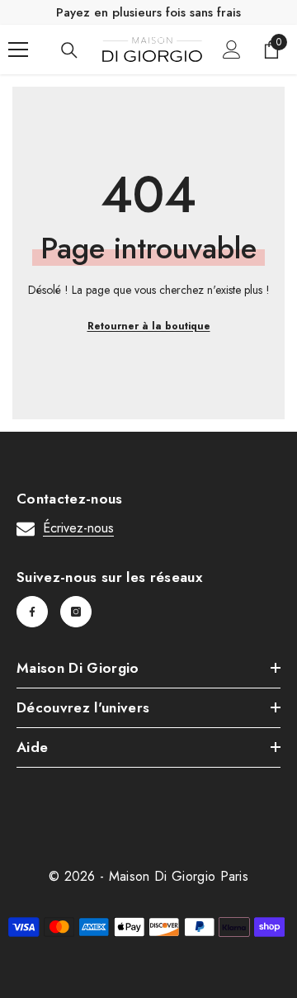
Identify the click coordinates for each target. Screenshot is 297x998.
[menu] (18, 49)
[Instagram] (76, 611)
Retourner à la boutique (148, 326)
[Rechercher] (69, 50)
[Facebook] (32, 611)
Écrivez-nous (78, 527)
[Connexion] (232, 49)
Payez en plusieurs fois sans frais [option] (148, 12)
